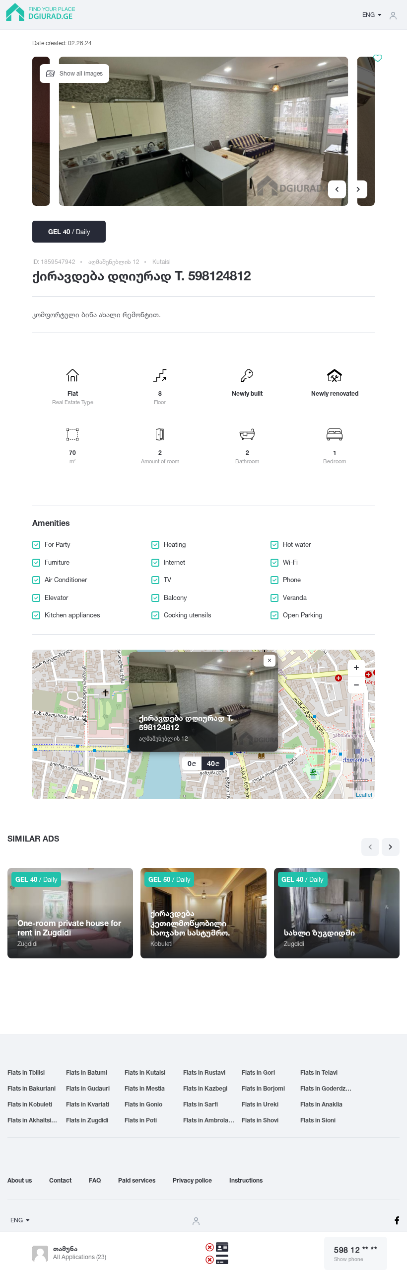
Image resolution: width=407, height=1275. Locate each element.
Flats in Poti (141, 1120)
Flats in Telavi (319, 1072)
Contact (60, 1180)
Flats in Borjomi (263, 1088)
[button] (358, 189)
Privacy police (192, 1180)
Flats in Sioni (318, 1120)
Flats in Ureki (260, 1104)
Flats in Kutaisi (145, 1072)
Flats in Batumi (86, 1072)
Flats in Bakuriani (31, 1088)
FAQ (95, 1180)
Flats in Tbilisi (26, 1072)
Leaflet (364, 794)
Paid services (136, 1180)
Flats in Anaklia (321, 1104)
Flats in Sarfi (200, 1104)
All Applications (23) (79, 1257)
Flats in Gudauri (88, 1088)
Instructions (246, 1180)
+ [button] (356, 668)
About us (19, 1180)
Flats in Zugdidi (87, 1120)
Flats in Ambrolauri (209, 1120)
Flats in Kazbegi (205, 1088)
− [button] (356, 685)
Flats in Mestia (145, 1088)
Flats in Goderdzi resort (329, 1088)
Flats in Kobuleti (29, 1104)
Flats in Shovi (260, 1120)
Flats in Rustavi (204, 1072)
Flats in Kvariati (87, 1104)
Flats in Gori (258, 1072)
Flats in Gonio (143, 1104)
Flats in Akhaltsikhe (34, 1120)
